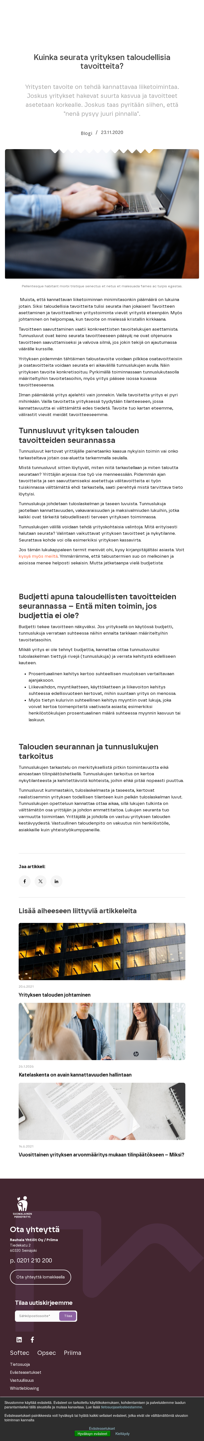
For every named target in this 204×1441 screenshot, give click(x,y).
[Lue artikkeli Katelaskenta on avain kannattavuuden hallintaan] (102, 1059)
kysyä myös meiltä (38, 556)
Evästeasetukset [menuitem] (25, 1373)
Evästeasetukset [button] (102, 1428)
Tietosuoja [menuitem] (20, 1365)
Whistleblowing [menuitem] (24, 1388)
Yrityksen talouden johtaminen (55, 995)
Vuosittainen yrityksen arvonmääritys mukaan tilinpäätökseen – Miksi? (101, 1154)
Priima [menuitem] (72, 1353)
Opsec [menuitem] (46, 1353)
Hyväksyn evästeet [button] (92, 1433)
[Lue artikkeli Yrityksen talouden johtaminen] (102, 979)
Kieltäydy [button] (122, 1433)
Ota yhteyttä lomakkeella (40, 1277)
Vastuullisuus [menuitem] (22, 1380)
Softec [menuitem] (19, 1353)
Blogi (87, 133)
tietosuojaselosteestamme (121, 1406)
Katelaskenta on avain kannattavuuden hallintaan (75, 1075)
